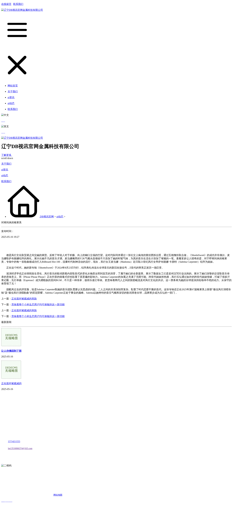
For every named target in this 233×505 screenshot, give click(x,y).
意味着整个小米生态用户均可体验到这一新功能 (38, 304)
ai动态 (4, 175)
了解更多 (6, 155)
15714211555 (14, 441)
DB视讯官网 (47, 216)
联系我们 (18, 4)
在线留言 (6, 4)
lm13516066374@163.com (20, 448)
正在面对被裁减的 (11, 383)
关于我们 (6, 163)
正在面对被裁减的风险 (24, 298)
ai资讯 (4, 169)
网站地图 (57, 495)
